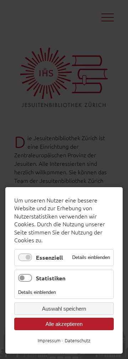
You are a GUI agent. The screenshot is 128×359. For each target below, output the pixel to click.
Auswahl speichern (64, 309)
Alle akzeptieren (64, 324)
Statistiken (50, 278)
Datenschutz (77, 340)
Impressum (49, 340)
